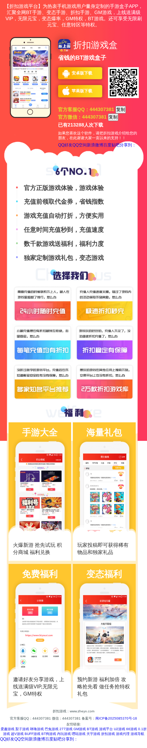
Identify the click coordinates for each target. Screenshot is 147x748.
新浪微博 (95, 145)
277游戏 (65, 729)
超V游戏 (17, 734)
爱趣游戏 (7, 729)
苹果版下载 (82, 90)
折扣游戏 (108, 734)
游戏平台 (106, 729)
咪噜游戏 (37, 729)
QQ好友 (65, 145)
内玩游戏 (64, 734)
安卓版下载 (82, 73)
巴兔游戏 (51, 729)
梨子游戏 (22, 729)
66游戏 (131, 729)
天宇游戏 (93, 734)
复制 (120, 109)
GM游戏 (80, 729)
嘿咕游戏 (78, 734)
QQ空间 (79, 145)
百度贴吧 (111, 145)
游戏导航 (137, 734)
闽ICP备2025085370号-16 (116, 718)
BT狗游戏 (48, 734)
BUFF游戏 (32, 734)
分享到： (128, 145)
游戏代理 (123, 734)
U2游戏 (119, 729)
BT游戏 (92, 729)
